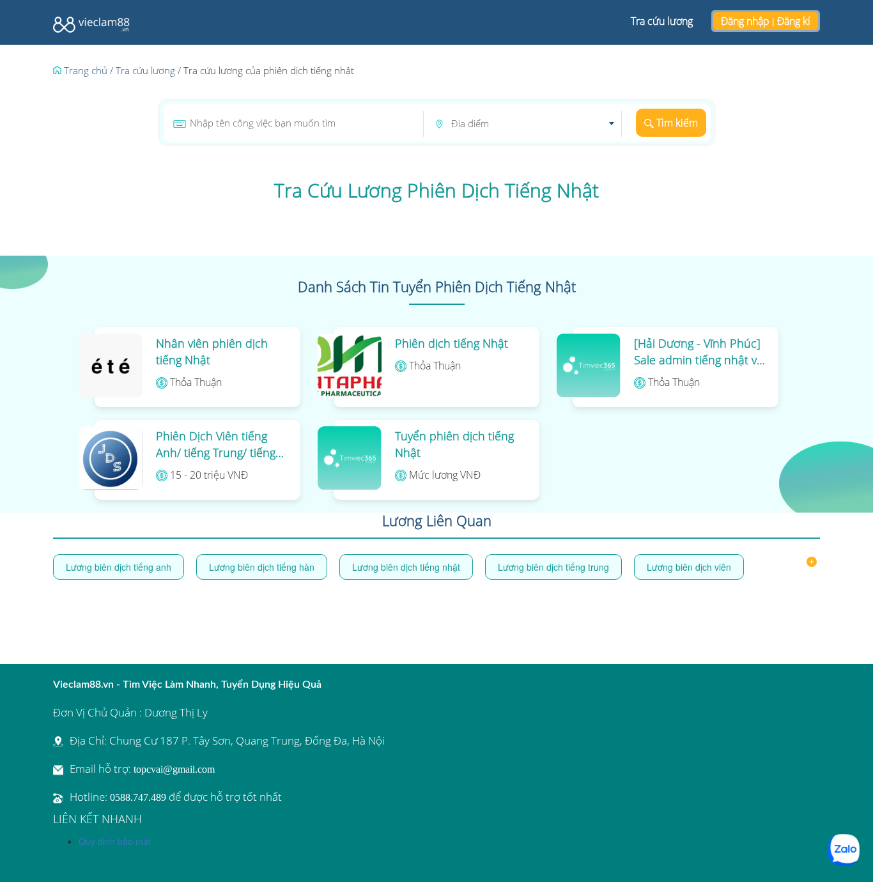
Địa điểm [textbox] (470, 123)
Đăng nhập (745, 21)
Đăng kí (793, 21)
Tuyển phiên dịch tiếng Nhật (454, 444)
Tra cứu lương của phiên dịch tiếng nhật (268, 70)
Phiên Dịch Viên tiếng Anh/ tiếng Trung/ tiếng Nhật (215, 444)
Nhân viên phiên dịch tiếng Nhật (212, 352)
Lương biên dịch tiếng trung (553, 567)
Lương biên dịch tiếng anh (118, 567)
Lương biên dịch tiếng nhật (406, 567)
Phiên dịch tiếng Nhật (451, 343)
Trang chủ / (87, 70)
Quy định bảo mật (115, 841)
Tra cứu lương (662, 21)
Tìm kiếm (676, 123)
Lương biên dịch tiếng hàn (261, 567)
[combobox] (532, 124)
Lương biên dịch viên (689, 567)
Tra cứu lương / (148, 70)
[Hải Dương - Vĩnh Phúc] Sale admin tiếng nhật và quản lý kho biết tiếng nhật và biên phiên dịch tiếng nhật (698, 352)
